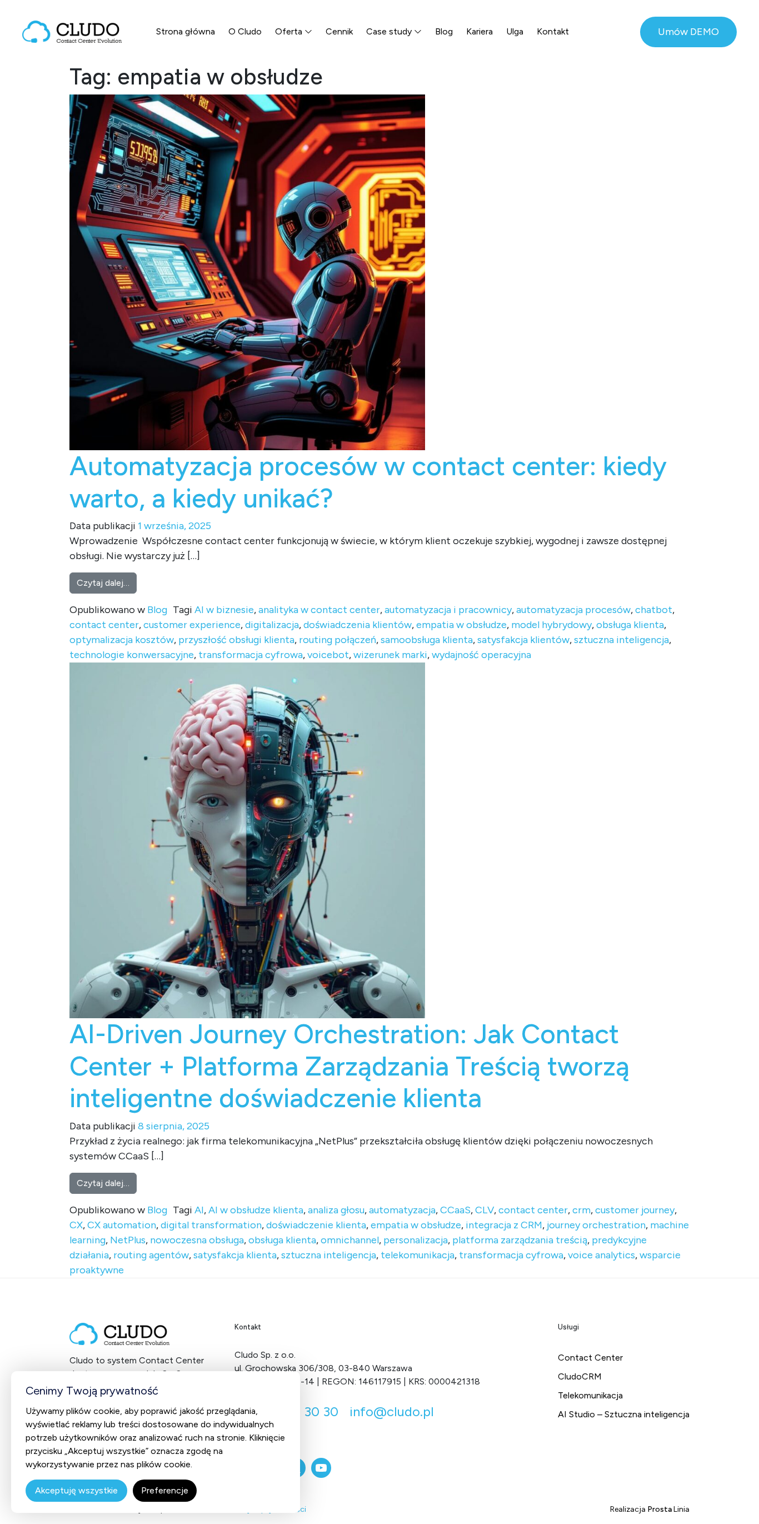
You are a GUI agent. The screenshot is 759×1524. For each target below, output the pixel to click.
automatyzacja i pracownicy (448, 610)
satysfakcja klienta (235, 1255)
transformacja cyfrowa (250, 655)
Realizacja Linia (650, 1509)
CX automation (121, 1225)
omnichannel (350, 1240)
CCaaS (455, 1210)
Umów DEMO (688, 32)
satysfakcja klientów (523, 640)
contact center (104, 625)
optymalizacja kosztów (121, 640)
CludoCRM (580, 1376)
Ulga (514, 31)
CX (76, 1225)
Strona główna (185, 31)
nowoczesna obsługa (197, 1240)
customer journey (635, 1210)
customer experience (192, 625)
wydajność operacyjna (481, 655)
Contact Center (590, 1357)
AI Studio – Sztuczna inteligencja (624, 1414)
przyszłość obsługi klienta (236, 640)
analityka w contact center (319, 610)
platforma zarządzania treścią (519, 1240)
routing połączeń (337, 640)
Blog (444, 31)
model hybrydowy (551, 625)
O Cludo (245, 31)
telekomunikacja (418, 1255)
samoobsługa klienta (427, 640)
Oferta (288, 31)
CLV (484, 1210)
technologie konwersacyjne (131, 655)
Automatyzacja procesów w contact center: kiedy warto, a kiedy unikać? (368, 482)
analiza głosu (336, 1210)
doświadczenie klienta (316, 1225)
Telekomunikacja (590, 1395)
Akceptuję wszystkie (76, 1490)
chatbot (653, 610)
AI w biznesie (224, 610)
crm (581, 1210)
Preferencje (164, 1490)
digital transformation (211, 1225)
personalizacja (415, 1240)
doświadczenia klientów (357, 625)
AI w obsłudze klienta (255, 1210)
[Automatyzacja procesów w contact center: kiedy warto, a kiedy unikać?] (247, 272)
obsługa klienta (630, 625)
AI (199, 1210)
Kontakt (553, 31)
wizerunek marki (390, 655)
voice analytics (601, 1255)
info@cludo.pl (391, 1411)
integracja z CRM (504, 1225)
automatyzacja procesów (573, 610)
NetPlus (128, 1240)
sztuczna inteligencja (621, 640)
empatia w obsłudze (461, 625)
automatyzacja (402, 1210)
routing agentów (151, 1255)
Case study (389, 31)
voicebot (328, 655)
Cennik (339, 31)
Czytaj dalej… (107, 582)
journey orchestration (596, 1225)
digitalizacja (272, 625)
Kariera (479, 31)
